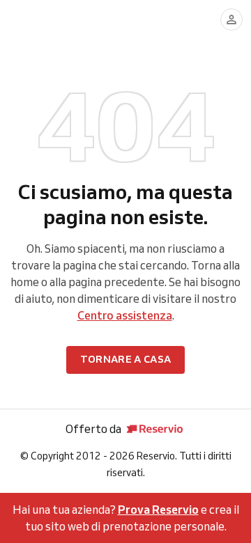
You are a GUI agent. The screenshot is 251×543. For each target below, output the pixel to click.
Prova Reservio (158, 510)
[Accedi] (231, 19)
